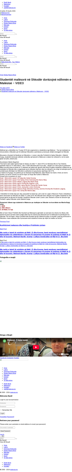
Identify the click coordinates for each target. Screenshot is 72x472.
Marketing (7, 4)
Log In (2, 434)
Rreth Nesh (7, 2)
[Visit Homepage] (4, 13)
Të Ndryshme (8, 30)
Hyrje (5, 18)
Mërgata (6, 25)
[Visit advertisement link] (5, 14)
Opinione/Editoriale (10, 21)
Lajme (6, 20)
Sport (5, 28)
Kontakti (6, 6)
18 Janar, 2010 (5, 88)
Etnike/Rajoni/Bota (10, 23)
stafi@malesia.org (10, 8)
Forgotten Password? (7, 417)
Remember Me (7, 410)
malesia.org (14, 392)
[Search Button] (16, 64)
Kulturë (6, 27)
